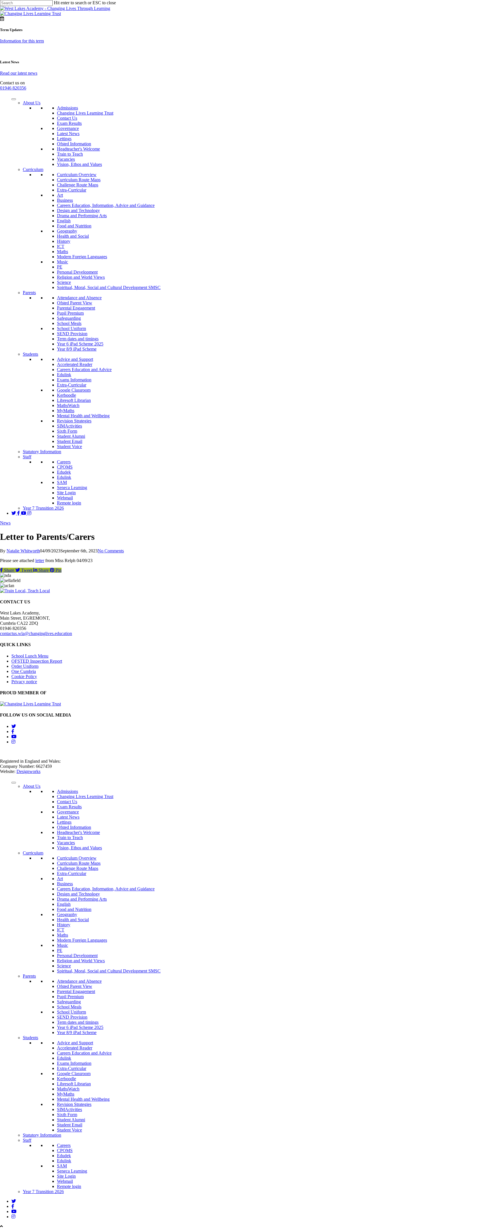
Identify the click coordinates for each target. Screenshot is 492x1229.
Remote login (69, 502)
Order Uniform (24, 666)
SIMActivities (69, 426)
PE (59, 266)
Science (64, 282)
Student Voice (69, 446)
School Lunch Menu (29, 656)
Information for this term (22, 40)
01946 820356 (13, 88)
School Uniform (71, 328)
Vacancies (66, 159)
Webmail (65, 497)
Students (30, 354)
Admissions (67, 107)
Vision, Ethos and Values (79, 164)
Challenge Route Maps (77, 184)
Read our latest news (18, 73)
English (64, 220)
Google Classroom (74, 390)
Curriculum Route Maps (79, 179)
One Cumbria (23, 671)
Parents (29, 292)
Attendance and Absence (79, 297)
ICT (60, 246)
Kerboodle (66, 395)
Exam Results (69, 123)
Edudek (64, 472)
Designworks (28, 771)
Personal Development (77, 272)
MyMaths (65, 410)
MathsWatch (68, 405)
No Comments (111, 550)
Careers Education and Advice (84, 369)
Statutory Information (42, 451)
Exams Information (74, 379)
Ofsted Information (74, 143)
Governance (68, 128)
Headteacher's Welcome (78, 148)
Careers (64, 461)
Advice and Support (75, 359)
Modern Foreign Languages (82, 256)
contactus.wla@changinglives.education (36, 633)
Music (62, 261)
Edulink (64, 374)
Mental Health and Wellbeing (83, 415)
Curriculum (33, 169)
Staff (27, 456)
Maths (62, 251)
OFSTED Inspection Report (36, 661)
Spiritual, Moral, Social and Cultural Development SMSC (109, 287)
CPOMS (65, 467)
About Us (31, 102)
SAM (62, 482)
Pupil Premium (70, 313)
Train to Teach (70, 154)
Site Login (66, 492)
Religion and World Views (81, 277)
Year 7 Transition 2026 (43, 508)
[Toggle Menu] (13, 99)
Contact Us (67, 118)
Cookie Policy (24, 676)
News (5, 522)
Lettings (64, 138)
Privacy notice (24, 681)
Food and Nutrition (74, 225)
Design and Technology (78, 210)
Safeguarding (69, 318)
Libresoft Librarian (74, 400)
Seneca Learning (72, 487)
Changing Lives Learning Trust (85, 113)
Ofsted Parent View (74, 302)
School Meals (69, 323)
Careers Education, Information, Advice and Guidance (106, 205)
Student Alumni (71, 436)
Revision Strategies (74, 420)
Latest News (68, 133)
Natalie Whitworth (23, 550)
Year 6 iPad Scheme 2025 (80, 343)
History (63, 241)
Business (65, 200)
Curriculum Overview (77, 174)
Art (60, 195)
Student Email (69, 441)
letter (39, 560)
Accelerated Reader (74, 364)
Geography (67, 231)
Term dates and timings (78, 338)
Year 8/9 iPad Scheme (77, 349)
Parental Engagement (76, 308)
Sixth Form (67, 431)
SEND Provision (72, 333)
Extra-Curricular (71, 190)
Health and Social (73, 236)
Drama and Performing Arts (82, 215)
